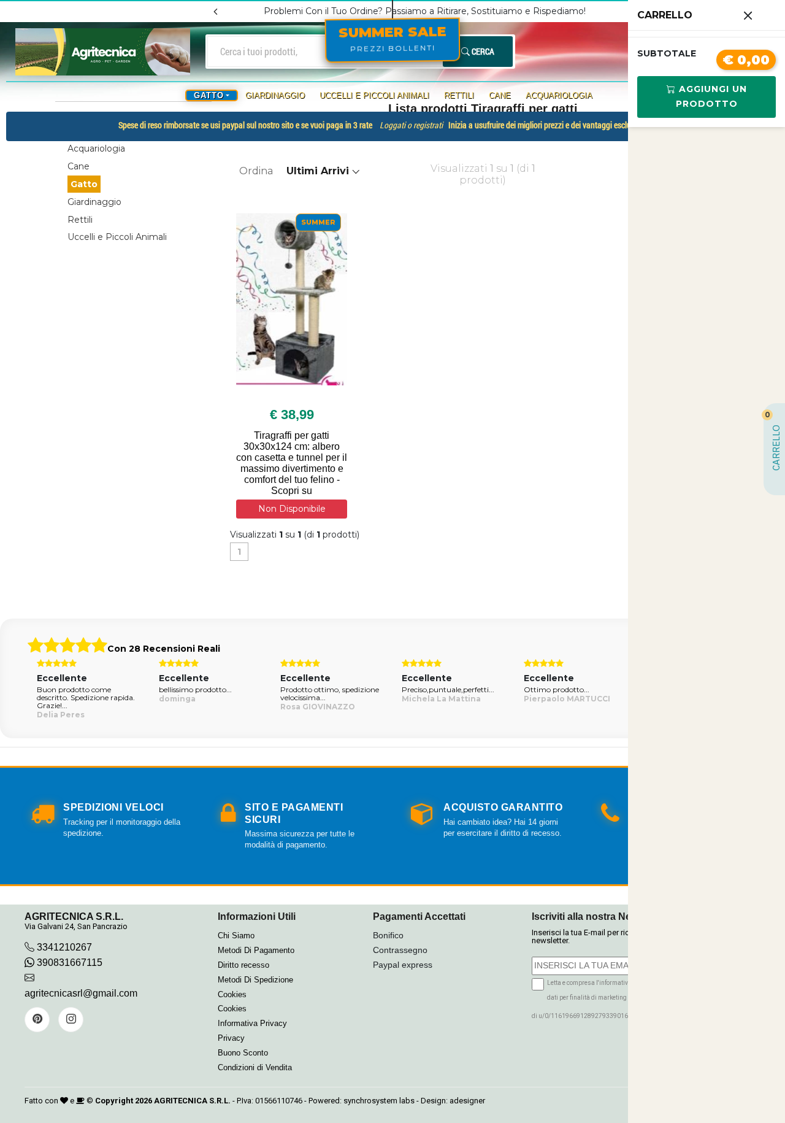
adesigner (467, 1100)
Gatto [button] (209, 95)
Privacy (231, 1038)
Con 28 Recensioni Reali (163, 648)
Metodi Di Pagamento (256, 950)
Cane (500, 95)
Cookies (232, 994)
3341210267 (64, 947)
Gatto (84, 184)
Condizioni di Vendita (255, 1067)
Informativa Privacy (252, 1023)
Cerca (482, 51)
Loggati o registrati (411, 125)
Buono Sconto (243, 1052)
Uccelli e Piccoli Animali (374, 95)
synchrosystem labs (379, 1100)
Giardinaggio (275, 95)
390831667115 (68, 962)
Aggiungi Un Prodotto (711, 96)
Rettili (459, 95)
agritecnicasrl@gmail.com (81, 993)
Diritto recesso (243, 965)
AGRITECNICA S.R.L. (192, 1100)
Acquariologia (559, 95)
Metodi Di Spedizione (255, 979)
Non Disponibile (292, 508)
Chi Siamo (236, 935)
